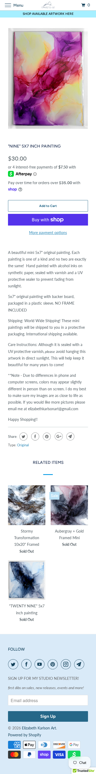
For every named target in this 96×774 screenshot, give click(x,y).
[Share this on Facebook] (34, 436)
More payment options (48, 232)
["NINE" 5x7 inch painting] (48, 78)
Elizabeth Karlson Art (39, 728)
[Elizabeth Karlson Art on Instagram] (67, 664)
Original (23, 445)
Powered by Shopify (24, 735)
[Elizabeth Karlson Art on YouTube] (40, 664)
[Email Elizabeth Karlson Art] (80, 664)
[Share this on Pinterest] (46, 436)
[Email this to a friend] (69, 436)
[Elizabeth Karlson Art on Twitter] (14, 664)
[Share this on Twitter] (22, 436)
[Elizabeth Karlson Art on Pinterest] (54, 664)
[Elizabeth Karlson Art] (48, 5)
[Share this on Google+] (58, 436)
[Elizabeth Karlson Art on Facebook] (27, 664)
